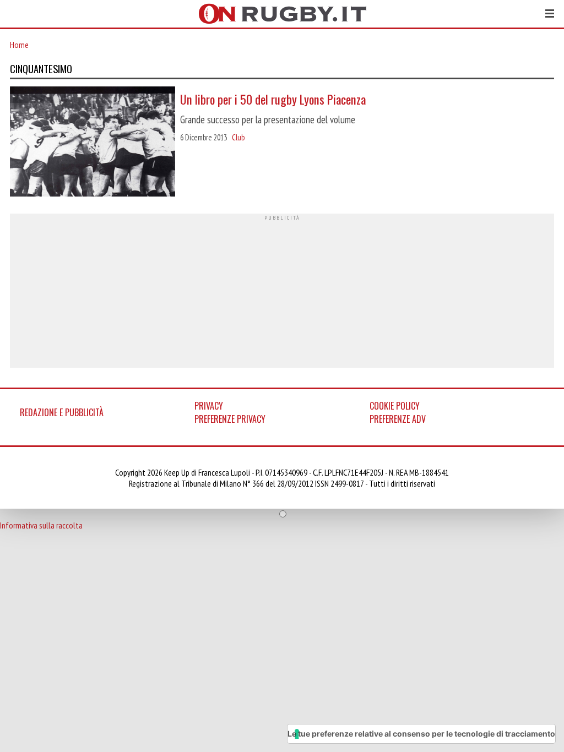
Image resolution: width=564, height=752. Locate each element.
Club (238, 137)
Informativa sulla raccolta (41, 525)
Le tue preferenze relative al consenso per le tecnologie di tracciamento (421, 733)
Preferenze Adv (398, 419)
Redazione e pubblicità (62, 412)
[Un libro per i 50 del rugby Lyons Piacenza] (92, 142)
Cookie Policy (395, 405)
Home (19, 44)
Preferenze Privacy (229, 419)
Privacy (208, 405)
